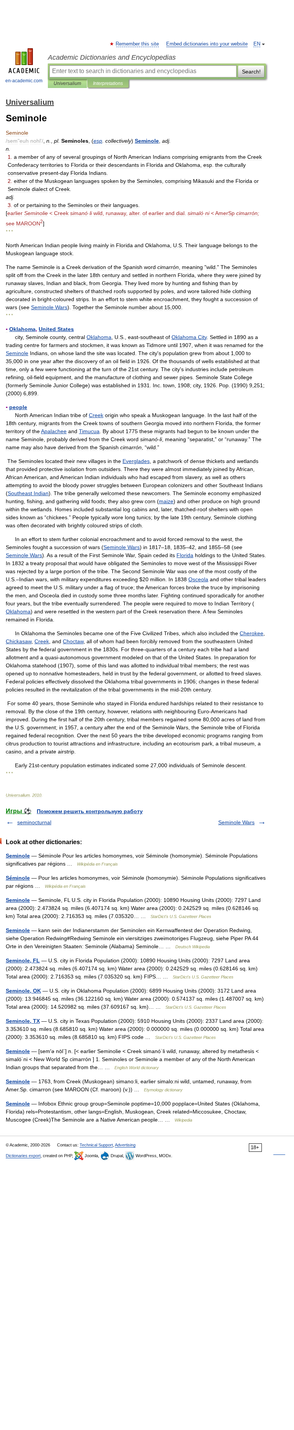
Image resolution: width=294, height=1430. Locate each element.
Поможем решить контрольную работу (90, 811)
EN (256, 44)
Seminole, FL (23, 960)
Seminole (18, 856)
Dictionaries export (23, 1155)
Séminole (18, 878)
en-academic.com (23, 80)
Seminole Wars (236, 822)
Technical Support (96, 1145)
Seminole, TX (23, 1021)
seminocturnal (34, 822)
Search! (251, 71)
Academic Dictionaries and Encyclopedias (112, 57)
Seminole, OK (23, 991)
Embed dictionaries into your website (207, 44)
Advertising (125, 1145)
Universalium (67, 83)
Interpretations (108, 83)
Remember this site (137, 44)
